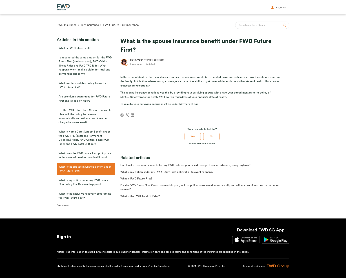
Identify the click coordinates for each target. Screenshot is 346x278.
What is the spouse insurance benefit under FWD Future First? (85, 168)
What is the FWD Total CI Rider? (140, 196)
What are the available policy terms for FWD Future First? (82, 85)
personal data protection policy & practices (110, 266)
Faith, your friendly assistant (147, 59)
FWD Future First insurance (121, 25)
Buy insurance (90, 25)
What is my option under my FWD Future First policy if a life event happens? (83, 182)
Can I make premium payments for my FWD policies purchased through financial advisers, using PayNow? (185, 165)
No (211, 136)
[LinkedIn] (132, 115)
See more (62, 205)
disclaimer (62, 266)
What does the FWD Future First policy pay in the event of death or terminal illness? (85, 155)
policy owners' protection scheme (152, 266)
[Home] (63, 7)
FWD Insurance (67, 25)
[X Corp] (127, 115)
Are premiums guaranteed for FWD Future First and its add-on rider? (84, 98)
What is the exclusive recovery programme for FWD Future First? (85, 195)
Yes (192, 136)
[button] (64, 237)
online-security (77, 266)
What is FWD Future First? (74, 48)
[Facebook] (122, 115)
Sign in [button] (281, 7)
